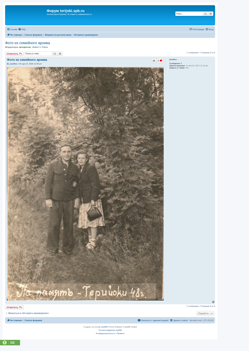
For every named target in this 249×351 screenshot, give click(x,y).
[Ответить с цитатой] (153, 60)
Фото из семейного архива (27, 43)
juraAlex (173, 59)
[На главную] (26, 15)
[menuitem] (22, 29)
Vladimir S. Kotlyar (40, 47)
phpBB (104, 327)
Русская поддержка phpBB (110, 330)
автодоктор (25, 47)
